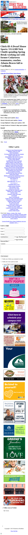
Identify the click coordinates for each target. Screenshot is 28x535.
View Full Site (14, 531)
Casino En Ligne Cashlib (14, 206)
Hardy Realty (7, 19)
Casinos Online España (14, 210)
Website (2, 234)
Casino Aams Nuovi (14, 203)
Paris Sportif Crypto (14, 187)
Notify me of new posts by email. (10, 261)
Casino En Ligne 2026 (14, 188)
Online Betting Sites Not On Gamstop (14, 156)
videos (17, 103)
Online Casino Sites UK (14, 155)
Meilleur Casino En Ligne (14, 151)
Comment (3, 243)
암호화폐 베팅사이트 (14, 184)
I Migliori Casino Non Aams (14, 194)
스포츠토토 (14, 195)
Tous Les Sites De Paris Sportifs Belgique (14, 167)
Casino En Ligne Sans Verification (14, 208)
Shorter (20, 120)
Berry (17, 117)
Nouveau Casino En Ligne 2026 (14, 199)
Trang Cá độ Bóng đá (14, 197)
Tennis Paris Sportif (14, 174)
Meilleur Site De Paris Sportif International (14, 175)
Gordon (13, 213)
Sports (19, 213)
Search (5, 264)
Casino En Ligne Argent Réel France (14, 198)
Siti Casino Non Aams (14, 202)
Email (2, 231)
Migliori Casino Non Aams (14, 158)
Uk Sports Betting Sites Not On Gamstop (14, 154)
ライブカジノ (14, 179)
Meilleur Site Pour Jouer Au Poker (14, 173)
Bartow (8, 213)
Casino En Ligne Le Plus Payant (14, 205)
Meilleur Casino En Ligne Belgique (14, 169)
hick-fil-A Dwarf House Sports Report (11, 73)
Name (2, 228)
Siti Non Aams (14, 192)
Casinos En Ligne (14, 209)
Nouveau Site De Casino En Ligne (14, 190)
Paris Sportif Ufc (14, 178)
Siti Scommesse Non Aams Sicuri (14, 170)
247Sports (4, 103)
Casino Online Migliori (14, 159)
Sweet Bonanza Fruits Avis (14, 177)
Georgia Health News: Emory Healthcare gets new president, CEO (14, 222)
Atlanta (16, 131)
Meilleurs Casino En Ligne (14, 201)
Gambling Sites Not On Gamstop (14, 161)
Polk (16, 213)
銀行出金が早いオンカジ (14, 181)
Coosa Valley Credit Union (18, 19)
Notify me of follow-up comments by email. (12, 259)
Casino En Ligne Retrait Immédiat (14, 150)
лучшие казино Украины (14, 186)
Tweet (5, 142)
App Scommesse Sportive (14, 171)
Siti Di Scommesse (14, 152)
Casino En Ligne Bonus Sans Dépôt (14, 165)
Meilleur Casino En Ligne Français (14, 163)
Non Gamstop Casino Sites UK (14, 162)
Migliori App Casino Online (14, 191)
